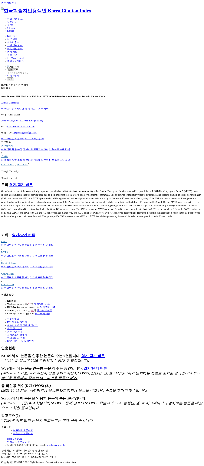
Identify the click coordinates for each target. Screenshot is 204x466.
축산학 (4, 156)
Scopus (10, 310)
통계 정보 (12, 51)
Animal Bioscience (10, 102)
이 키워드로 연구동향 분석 (15, 245)
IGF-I (4, 241)
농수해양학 (7, 145)
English (10, 30)
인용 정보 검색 (15, 48)
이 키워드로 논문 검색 (41, 245)
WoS (9, 304)
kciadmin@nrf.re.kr (56, 445)
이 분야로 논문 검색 (59, 149)
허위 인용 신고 (15, 18)
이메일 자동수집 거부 (18, 442)
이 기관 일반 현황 (34, 138)
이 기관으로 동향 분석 (12, 138)
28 (32, 310)
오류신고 (12, 22)
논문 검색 (12, 39)
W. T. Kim (22, 164)
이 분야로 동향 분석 (11, 149)
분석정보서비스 (15, 61)
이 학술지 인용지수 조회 (14, 108)
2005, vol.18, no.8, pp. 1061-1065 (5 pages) (22, 120)
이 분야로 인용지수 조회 (35, 149)
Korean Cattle (7, 284)
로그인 (10, 25)
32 (29, 304)
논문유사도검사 (15, 58)
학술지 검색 (13, 42)
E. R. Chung (7, 164)
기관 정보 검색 (15, 45)
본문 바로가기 (8, 2)
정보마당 (12, 55)
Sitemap (11, 28)
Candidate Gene (8, 263)
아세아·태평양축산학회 (25, 132)
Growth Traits (7, 273)
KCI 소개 (12, 36)
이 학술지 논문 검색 (37, 108)
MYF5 (4, 252)
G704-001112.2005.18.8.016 (20, 126)
